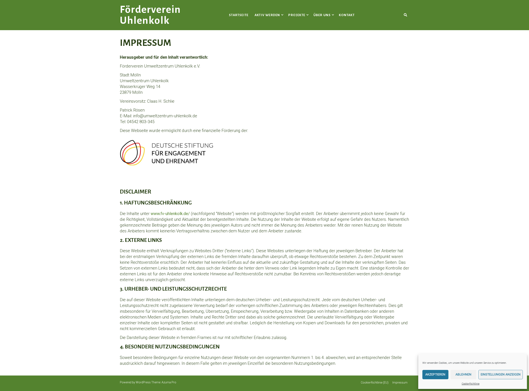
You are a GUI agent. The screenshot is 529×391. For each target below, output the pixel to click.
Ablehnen (463, 374)
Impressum (399, 382)
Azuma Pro (169, 382)
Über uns (322, 15)
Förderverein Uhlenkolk (150, 15)
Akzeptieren (435, 374)
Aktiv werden (267, 15)
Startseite (238, 15)
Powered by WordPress (135, 382)
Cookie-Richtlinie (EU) (374, 382)
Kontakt (346, 15)
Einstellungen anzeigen (501, 374)
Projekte (296, 15)
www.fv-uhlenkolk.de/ (170, 213)
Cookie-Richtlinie (470, 383)
